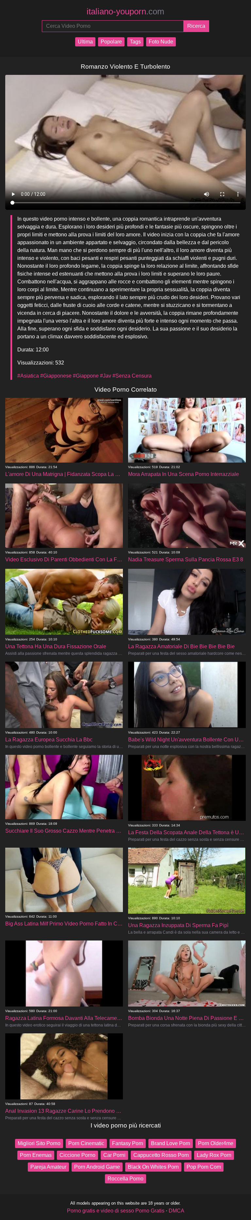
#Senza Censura (132, 376)
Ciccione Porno (77, 1155)
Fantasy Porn (127, 1143)
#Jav (105, 376)
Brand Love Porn (170, 1143)
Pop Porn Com (204, 1167)
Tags (135, 41)
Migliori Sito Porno (39, 1143)
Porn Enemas (36, 1155)
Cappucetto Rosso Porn (161, 1155)
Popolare (111, 41)
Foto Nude (161, 41)
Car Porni (114, 1155)
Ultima (85, 41)
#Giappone (86, 376)
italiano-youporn (125, 11)
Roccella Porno (125, 1178)
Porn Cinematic (86, 1143)
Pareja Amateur (48, 1167)
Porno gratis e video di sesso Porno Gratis (115, 1210)
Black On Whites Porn (153, 1167)
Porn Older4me (215, 1143)
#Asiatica (28, 376)
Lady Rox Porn (214, 1155)
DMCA (176, 1210)
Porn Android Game (97, 1167)
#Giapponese (56, 376)
